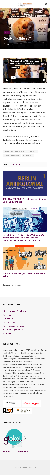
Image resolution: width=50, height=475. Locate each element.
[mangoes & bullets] (25, 4)
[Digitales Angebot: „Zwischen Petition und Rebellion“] (25, 257)
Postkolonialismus (12, 155)
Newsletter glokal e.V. (13, 330)
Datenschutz (9, 322)
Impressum (8, 318)
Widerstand (28, 155)
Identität (32, 151)
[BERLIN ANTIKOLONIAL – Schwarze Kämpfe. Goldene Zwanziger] (25, 183)
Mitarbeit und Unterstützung (16, 451)
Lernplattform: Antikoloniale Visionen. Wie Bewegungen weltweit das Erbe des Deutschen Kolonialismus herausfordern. (23, 238)
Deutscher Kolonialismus (14, 151)
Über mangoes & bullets (14, 311)
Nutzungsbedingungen (13, 326)
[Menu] (4, 4)
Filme (7, 32)
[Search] (46, 4)
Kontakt (7, 315)
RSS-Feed (7, 333)
